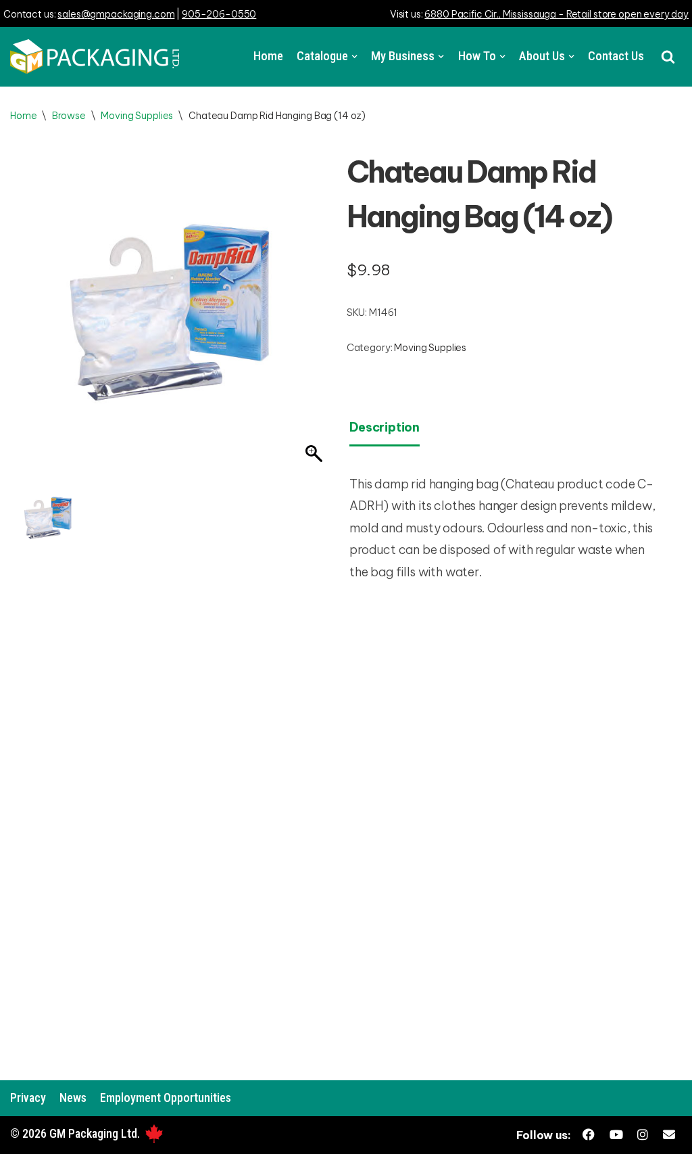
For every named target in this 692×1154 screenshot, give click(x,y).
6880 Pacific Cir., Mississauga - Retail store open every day (556, 14)
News (72, 1097)
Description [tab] (384, 427)
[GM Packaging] (94, 56)
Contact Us (616, 56)
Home (268, 56)
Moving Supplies (137, 116)
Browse (68, 116)
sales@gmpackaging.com (115, 14)
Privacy (28, 1097)
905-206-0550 (219, 14)
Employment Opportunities (165, 1097)
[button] (668, 56)
